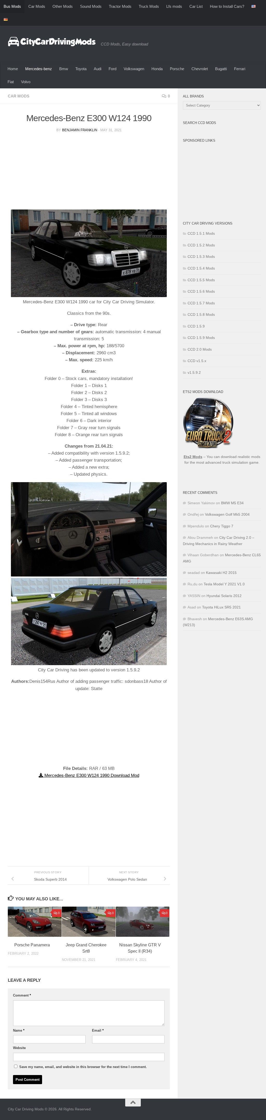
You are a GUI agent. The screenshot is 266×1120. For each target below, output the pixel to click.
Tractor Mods (120, 6)
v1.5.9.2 (194, 372)
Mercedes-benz (38, 69)
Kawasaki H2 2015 (221, 573)
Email (98, 1030)
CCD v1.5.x (197, 361)
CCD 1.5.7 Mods (201, 303)
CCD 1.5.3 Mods (201, 256)
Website (19, 1048)
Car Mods (36, 6)
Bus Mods (12, 6)
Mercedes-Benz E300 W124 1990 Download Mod (91, 775)
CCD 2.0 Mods (200, 349)
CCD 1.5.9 (196, 326)
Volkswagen (134, 69)
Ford (112, 69)
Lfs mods (174, 6)
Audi (97, 69)
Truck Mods (149, 6)
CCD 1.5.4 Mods (201, 268)
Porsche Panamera (32, 945)
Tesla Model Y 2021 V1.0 (224, 584)
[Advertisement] (89, 173)
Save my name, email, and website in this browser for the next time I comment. (83, 1067)
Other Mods (62, 6)
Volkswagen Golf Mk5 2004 (227, 514)
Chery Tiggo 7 (221, 526)
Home (13, 69)
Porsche (177, 69)
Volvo (25, 82)
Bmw (63, 69)
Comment (22, 995)
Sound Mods (91, 6)
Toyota (81, 69)
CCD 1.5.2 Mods (201, 245)
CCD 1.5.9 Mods (201, 338)
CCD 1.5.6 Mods (201, 291)
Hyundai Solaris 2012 (224, 596)
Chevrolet (199, 69)
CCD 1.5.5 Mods (201, 280)
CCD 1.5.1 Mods (201, 233)
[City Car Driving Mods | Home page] (52, 41)
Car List (196, 6)
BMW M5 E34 (232, 503)
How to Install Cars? (227, 6)
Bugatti (221, 69)
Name (18, 1030)
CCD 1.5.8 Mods (201, 314)
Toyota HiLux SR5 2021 (221, 607)
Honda (157, 69)
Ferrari (239, 69)
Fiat (11, 82)
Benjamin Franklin (79, 130)
